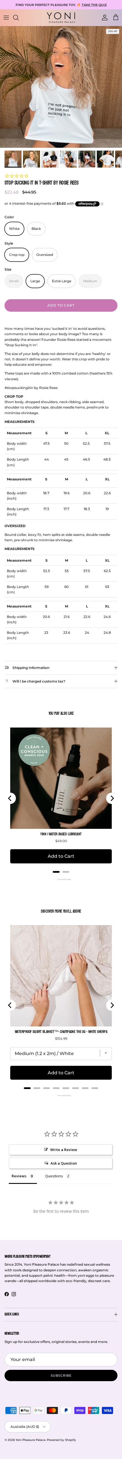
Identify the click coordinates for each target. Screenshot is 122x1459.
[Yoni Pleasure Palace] (61, 17)
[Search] (18, 17)
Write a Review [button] (63, 1149)
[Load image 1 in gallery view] (61, 87)
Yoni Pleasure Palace (30, 1440)
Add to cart (61, 305)
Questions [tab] (54, 1175)
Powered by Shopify (61, 1440)
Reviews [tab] (19, 1175)
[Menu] (6, 17)
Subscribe (61, 1375)
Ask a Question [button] (64, 1163)
